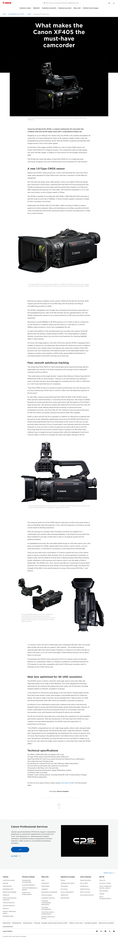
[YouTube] (114, 931)
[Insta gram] (101, 931)
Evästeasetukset (8, 926)
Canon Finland (7, 931)
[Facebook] (97, 931)
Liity (20, 849)
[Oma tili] (109, 3)
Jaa (59, 808)
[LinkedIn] (105, 931)
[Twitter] (109, 931)
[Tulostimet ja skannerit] (57, 8)
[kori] (113, 3)
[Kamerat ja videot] (31, 8)
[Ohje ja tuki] (81, 8)
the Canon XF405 (67, 783)
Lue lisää (14, 856)
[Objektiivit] (40, 8)
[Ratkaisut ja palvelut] (72, 8)
